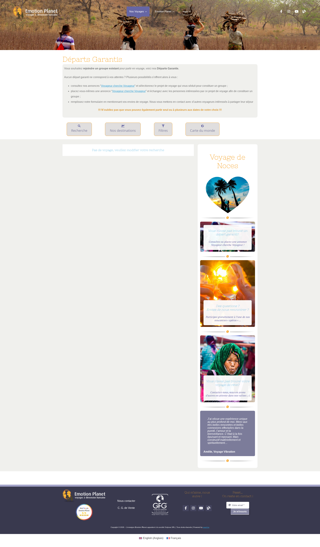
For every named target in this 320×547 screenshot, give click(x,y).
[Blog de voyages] (304, 12)
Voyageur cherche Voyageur (117, 85)
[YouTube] (297, 12)
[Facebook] (281, 12)
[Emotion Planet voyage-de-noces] (227, 177)
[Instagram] (289, 12)
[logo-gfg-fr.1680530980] (160, 495)
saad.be (206, 527)
